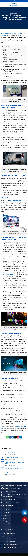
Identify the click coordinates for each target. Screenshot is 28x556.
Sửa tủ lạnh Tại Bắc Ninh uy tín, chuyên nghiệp (14, 462)
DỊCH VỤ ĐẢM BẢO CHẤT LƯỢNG (11, 52)
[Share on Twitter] (12, 437)
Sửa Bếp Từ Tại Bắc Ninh (11, 457)
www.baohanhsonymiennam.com (14, 78)
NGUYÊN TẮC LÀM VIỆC (9, 61)
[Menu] (2, 4)
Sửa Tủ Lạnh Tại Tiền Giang (12, 472)
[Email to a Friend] (15, 437)
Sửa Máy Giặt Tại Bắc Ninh (11, 453)
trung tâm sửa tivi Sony (9, 274)
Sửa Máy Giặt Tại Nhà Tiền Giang (13, 468)
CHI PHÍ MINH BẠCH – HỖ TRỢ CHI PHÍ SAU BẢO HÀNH (13, 57)
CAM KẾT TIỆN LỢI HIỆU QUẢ (10, 59)
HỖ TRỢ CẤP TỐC (7, 54)
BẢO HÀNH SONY (14, 13)
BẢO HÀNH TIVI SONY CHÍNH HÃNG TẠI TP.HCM (12, 50)
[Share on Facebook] (10, 437)
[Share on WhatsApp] (7, 437)
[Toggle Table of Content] (23, 47)
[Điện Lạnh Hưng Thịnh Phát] (14, 4)
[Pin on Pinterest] (18, 437)
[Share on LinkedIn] (20, 437)
